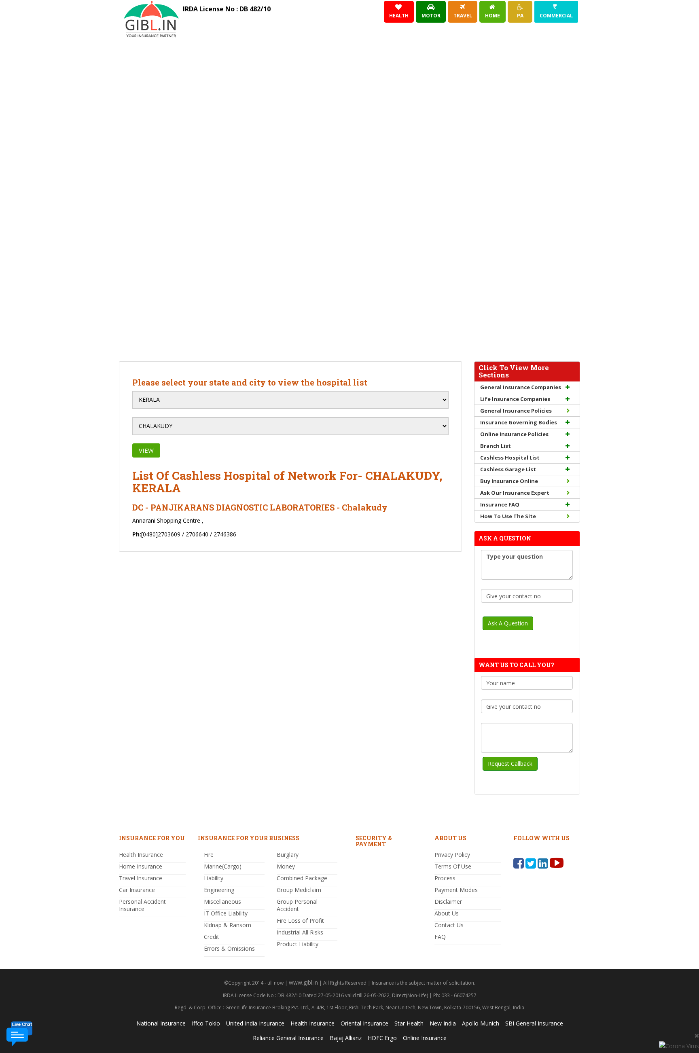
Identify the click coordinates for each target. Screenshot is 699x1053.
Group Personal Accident (297, 905)
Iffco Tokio (206, 1023)
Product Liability (297, 944)
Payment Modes (456, 890)
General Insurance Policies (516, 410)
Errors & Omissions (229, 948)
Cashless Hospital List (510, 457)
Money (286, 866)
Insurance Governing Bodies (518, 422)
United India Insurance (255, 1023)
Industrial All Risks (300, 932)
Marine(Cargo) (222, 866)
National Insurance (161, 1023)
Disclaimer (448, 901)
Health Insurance (141, 854)
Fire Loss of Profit (300, 920)
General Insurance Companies (520, 387)
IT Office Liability (226, 913)
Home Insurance (140, 866)
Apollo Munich (480, 1023)
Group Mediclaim (299, 890)
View (146, 450)
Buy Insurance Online (509, 481)
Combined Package (302, 878)
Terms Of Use (452, 866)
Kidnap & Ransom (227, 925)
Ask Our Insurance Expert (514, 492)
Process (444, 878)
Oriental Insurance (364, 1023)
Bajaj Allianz (346, 1038)
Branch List (495, 445)
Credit (211, 937)
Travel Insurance (140, 878)
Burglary (288, 854)
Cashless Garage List (508, 469)
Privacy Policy (452, 854)
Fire (209, 854)
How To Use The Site (508, 516)
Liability (213, 878)
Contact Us (449, 925)
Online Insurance (425, 1038)
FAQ (440, 937)
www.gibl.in (303, 982)
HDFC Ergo (382, 1038)
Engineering (219, 890)
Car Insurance (137, 890)
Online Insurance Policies (514, 434)
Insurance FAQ (499, 504)
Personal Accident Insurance (142, 905)
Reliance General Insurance (288, 1038)
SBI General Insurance (534, 1023)
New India (443, 1023)
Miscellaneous (222, 901)
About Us (446, 913)
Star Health (409, 1023)
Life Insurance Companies (515, 399)
